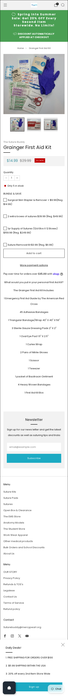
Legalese (9, 590)
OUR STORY (10, 572)
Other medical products (18, 541)
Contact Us (10, 596)
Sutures (8, 504)
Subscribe (34, 458)
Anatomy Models (13, 522)
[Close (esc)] (63, 645)
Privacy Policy (11, 578)
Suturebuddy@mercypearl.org (22, 627)
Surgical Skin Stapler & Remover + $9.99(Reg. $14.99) (33, 202)
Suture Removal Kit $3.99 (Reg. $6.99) (30, 245)
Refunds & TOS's (13, 584)
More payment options (34, 265)
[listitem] (34, 20)
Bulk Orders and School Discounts (24, 547)
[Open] (9, 687)
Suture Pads (10, 498)
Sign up (34, 686)
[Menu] (5, 5)
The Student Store (14, 529)
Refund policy (11, 609)
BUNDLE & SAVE (12, 193)
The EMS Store (12, 516)
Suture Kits (9, 492)
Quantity (8, 172)
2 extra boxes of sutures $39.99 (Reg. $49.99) (35, 216)
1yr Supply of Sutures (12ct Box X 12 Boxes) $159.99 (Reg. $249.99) (30, 230)
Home (20, 48)
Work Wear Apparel (15, 535)
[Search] (63, 5)
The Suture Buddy (14, 142)
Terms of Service (13, 603)
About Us (8, 553)
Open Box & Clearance (17, 510)
